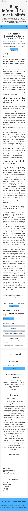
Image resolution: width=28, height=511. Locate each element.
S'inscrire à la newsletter (8, 318)
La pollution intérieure (9, 470)
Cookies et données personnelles (21, 507)
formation (5, 46)
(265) (6, 483)
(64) (5, 488)
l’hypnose (14, 46)
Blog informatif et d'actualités (14, 11)
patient (23, 46)
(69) (7, 484)
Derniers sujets (7, 468)
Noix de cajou (6, 472)
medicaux (19, 46)
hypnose (10, 46)
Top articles (23, 505)
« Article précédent (8, 303)
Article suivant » (21, 303)
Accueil (19, 41)
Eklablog (23, 501)
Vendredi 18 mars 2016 (9, 473)
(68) (6, 486)
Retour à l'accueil (14, 306)
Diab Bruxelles (17, 388)
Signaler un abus (7, 507)
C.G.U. (13, 507)
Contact (1, 507)
